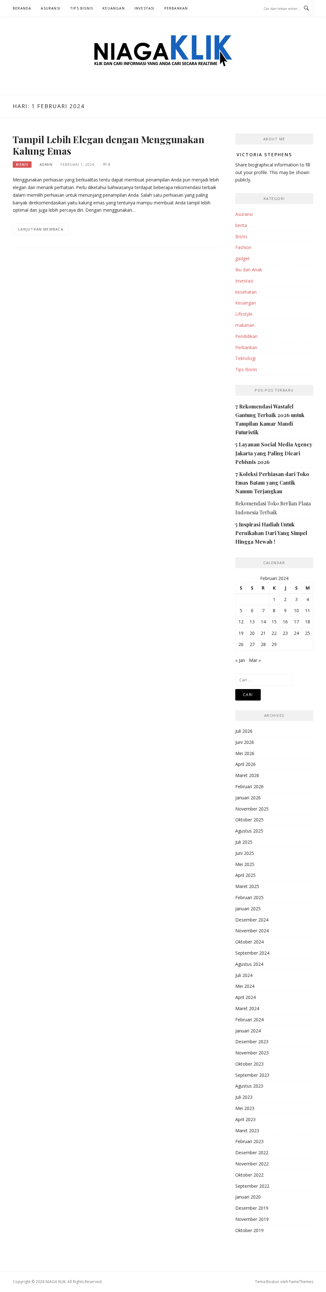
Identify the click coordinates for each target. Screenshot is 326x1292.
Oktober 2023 (249, 1064)
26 (241, 644)
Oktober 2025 (249, 820)
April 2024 (245, 997)
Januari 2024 (248, 1031)
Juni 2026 (244, 742)
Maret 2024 (247, 1008)
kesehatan (246, 292)
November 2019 (252, 1219)
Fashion (243, 247)
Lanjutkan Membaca (40, 229)
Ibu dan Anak (248, 270)
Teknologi (245, 358)
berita (241, 225)
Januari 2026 (248, 798)
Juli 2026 (243, 731)
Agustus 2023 (249, 1086)
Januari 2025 (248, 909)
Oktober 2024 (249, 942)
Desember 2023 (251, 1042)
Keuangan (114, 8)
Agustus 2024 (249, 964)
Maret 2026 (247, 775)
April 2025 (245, 875)
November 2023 (252, 1053)
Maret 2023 (247, 1130)
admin (46, 164)
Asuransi (50, 8)
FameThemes (301, 1281)
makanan (244, 325)
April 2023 (245, 1119)
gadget (242, 258)
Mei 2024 (244, 986)
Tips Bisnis (81, 8)
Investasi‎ (144, 8)
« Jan (240, 660)
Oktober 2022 (249, 1175)
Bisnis (22, 164)
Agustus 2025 (249, 831)
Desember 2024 (251, 920)
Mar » (255, 660)
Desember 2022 (251, 1152)
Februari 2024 (249, 1020)
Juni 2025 (244, 853)
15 (274, 622)
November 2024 (252, 931)
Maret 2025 (247, 886)
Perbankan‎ (176, 8)
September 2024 (252, 953)
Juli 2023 (243, 1097)
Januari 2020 (248, 1197)
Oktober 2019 (249, 1230)
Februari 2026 (249, 786)
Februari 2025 (249, 897)
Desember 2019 (251, 1208)
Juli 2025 (243, 842)
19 (241, 633)
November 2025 (252, 809)
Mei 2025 (244, 864)
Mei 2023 (244, 1108)
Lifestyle (243, 314)
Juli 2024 (243, 975)
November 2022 (252, 1164)
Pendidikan (246, 336)
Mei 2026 (244, 753)
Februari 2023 (249, 1141)
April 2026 (245, 764)
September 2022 (252, 1186)
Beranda (22, 8)
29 (274, 644)
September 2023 (252, 1075)
